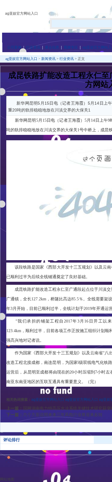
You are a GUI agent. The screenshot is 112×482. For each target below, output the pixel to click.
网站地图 (7, 479)
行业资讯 (33, 47)
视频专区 (71, 47)
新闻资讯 (48, 59)
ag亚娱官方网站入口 (21, 13)
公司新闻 (14, 47)
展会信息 (52, 47)
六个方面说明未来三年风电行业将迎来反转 (62, 414)
